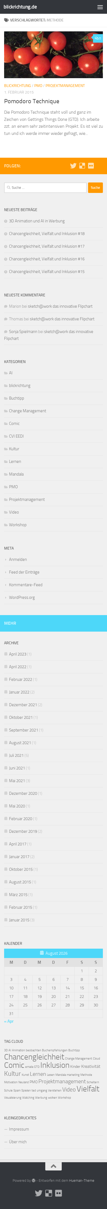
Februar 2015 (20, 907)
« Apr (8, 1021)
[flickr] (91, 165)
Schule (8, 1090)
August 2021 (20, 742)
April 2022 (17, 666)
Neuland (23, 1082)
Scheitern (93, 1082)
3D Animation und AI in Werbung (37, 221)
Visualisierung (12, 1097)
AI (11, 372)
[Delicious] (82, 165)
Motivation (11, 1082)
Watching (28, 1097)
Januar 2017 (19, 856)
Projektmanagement (65, 85)
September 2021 (23, 730)
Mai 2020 (17, 806)
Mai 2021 (17, 780)
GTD (37, 1067)
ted (34, 1090)
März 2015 (18, 894)
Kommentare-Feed (26, 584)
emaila (29, 1067)
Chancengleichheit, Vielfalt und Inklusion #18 (47, 233)
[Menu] (100, 7)
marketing (73, 1075)
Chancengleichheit (34, 1057)
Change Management (27, 410)
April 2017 (17, 844)
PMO (38, 85)
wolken (52, 1097)
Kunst (25, 1075)
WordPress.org (22, 597)
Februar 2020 (20, 818)
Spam (17, 1090)
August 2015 (20, 882)
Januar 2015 (19, 920)
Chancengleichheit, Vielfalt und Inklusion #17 (47, 246)
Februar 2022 (20, 679)
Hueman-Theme (81, 1180)
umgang (42, 1090)
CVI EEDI (16, 436)
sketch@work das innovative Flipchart (60, 306)
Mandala (16, 474)
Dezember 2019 (23, 831)
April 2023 (17, 654)
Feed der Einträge (24, 572)
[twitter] (73, 165)
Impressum (19, 1129)
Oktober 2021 (21, 717)
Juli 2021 (16, 755)
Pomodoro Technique (31, 101)
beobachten (33, 1050)
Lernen (15, 461)
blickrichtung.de (20, 7)
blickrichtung (17, 85)
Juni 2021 (17, 768)
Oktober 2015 (21, 869)
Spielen (26, 1090)
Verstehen (54, 1090)
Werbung (41, 1097)
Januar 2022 (19, 692)
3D (6, 1050)
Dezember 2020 (23, 793)
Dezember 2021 (23, 704)
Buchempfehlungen (54, 1050)
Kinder (75, 1066)
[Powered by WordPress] (33, 1180)
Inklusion (54, 1065)
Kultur (14, 448)
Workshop (18, 524)
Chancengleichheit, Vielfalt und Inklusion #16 (47, 258)
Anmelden (18, 559)
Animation (18, 1050)
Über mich (18, 1141)
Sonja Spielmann (23, 331)
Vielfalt (88, 1089)
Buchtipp (16, 398)
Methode (86, 1075)
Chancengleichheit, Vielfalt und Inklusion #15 (47, 271)
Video (14, 512)
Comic (14, 423)
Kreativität (90, 1066)
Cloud (96, 1058)
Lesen (51, 1075)
